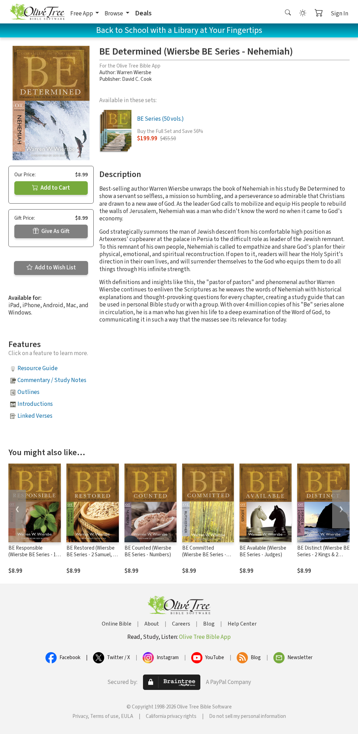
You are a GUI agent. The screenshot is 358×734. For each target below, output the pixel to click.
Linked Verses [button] (34, 416)
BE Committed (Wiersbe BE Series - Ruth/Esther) (204, 554)
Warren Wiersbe (134, 72)
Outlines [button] (28, 392)
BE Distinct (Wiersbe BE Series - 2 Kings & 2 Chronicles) (323, 554)
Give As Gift (55, 231)
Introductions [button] (35, 404)
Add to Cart (55, 188)
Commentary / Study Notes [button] (51, 380)
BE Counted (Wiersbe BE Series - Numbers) (147, 551)
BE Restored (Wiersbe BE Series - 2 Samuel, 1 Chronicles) (90, 554)
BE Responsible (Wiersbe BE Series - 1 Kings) (32, 554)
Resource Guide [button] (37, 368)
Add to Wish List (55, 267)
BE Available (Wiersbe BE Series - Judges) (262, 551)
